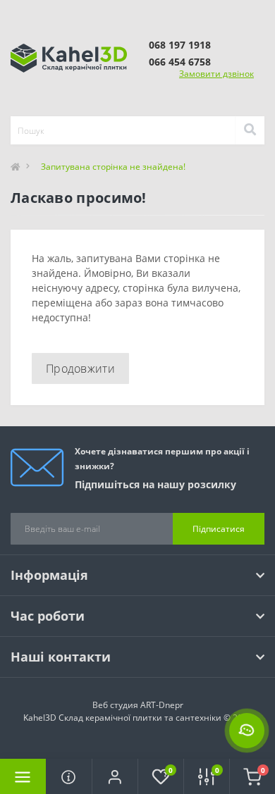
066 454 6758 (180, 61)
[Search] (249, 130)
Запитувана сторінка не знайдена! (113, 167)
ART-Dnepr (161, 705)
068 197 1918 (180, 44)
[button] (115, 776)
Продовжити (80, 368)
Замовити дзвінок (216, 74)
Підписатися (218, 529)
